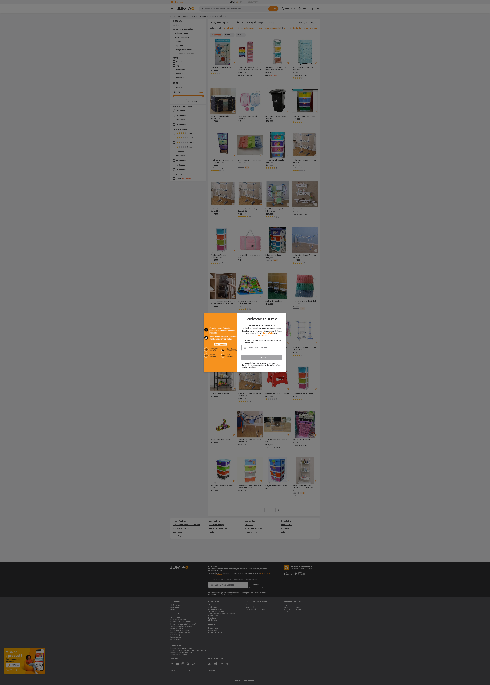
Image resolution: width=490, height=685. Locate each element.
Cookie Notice (261, 335)
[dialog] (245, 342)
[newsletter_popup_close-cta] (282, 316)
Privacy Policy (268, 333)
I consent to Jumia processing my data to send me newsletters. (263, 341)
